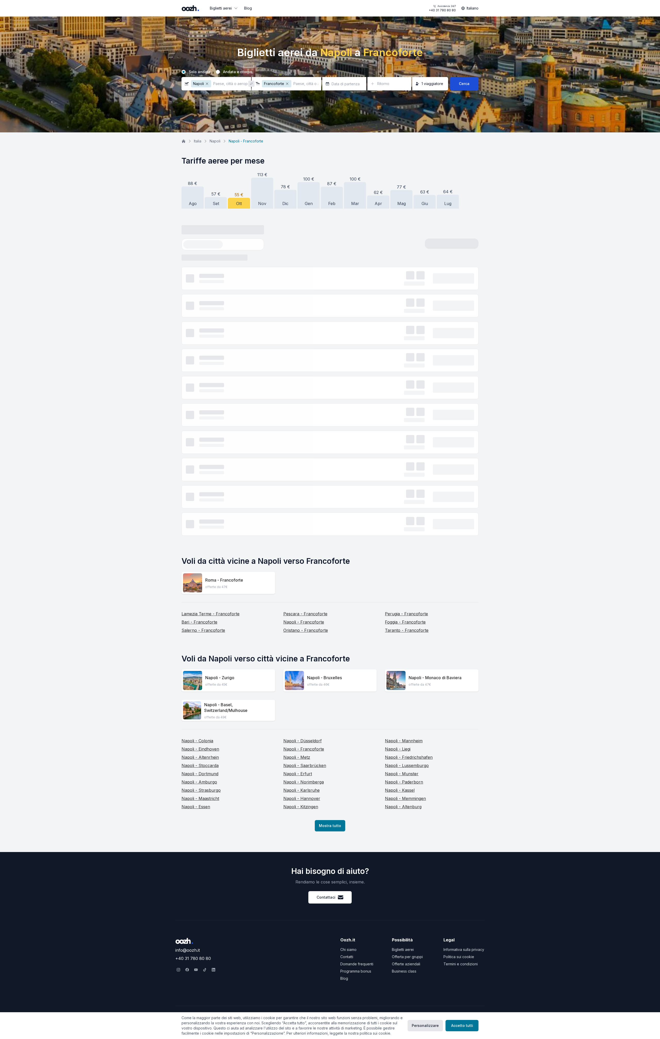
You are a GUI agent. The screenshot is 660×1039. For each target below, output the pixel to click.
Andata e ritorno (237, 72)
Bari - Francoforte (199, 349)
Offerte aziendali (406, 964)
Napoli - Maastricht (200, 525)
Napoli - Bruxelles (324, 404)
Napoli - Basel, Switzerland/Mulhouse (226, 434)
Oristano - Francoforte (305, 357)
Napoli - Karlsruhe (301, 517)
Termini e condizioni (460, 964)
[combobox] (448, 246)
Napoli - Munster (401, 500)
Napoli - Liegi (397, 476)
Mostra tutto (330, 552)
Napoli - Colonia (197, 467)
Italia (197, 141)
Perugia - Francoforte (406, 340)
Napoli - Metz (296, 484)
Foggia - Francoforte (405, 349)
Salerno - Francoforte (203, 357)
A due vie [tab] (234, 244)
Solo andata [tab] (200, 244)
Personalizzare (425, 1025)
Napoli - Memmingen (405, 525)
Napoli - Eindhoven (200, 476)
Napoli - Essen (196, 533)
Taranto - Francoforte (406, 357)
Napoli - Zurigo (219, 404)
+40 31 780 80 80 (442, 8)
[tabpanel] (330, 259)
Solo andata (200, 72)
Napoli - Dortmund (200, 500)
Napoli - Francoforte (303, 349)
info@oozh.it (187, 950)
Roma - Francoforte (224, 307)
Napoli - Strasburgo (201, 517)
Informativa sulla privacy (463, 949)
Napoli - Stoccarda (200, 492)
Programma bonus (355, 971)
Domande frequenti (356, 964)
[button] (216, 83)
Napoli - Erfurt (297, 500)
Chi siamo (348, 949)
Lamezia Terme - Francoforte (211, 340)
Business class (404, 971)
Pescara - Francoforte (305, 340)
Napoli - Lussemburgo (407, 492)
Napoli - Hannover (301, 525)
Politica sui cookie (458, 957)
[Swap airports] (251, 84)
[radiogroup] (330, 72)
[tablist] (216, 245)
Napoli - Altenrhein (200, 484)
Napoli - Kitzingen (300, 533)
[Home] (184, 141)
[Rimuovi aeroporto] (207, 84)
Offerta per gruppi (407, 957)
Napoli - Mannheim (404, 467)
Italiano (472, 8)
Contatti (346, 957)
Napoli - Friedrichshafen (409, 484)
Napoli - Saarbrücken (304, 492)
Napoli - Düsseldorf (302, 467)
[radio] (184, 72)
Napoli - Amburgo (199, 509)
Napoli (215, 141)
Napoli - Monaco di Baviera (435, 404)
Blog (248, 8)
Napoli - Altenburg (403, 533)
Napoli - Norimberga (303, 509)
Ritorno (383, 83)
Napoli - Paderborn (404, 509)
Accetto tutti (462, 1025)
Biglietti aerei (221, 8)
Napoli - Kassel (400, 517)
